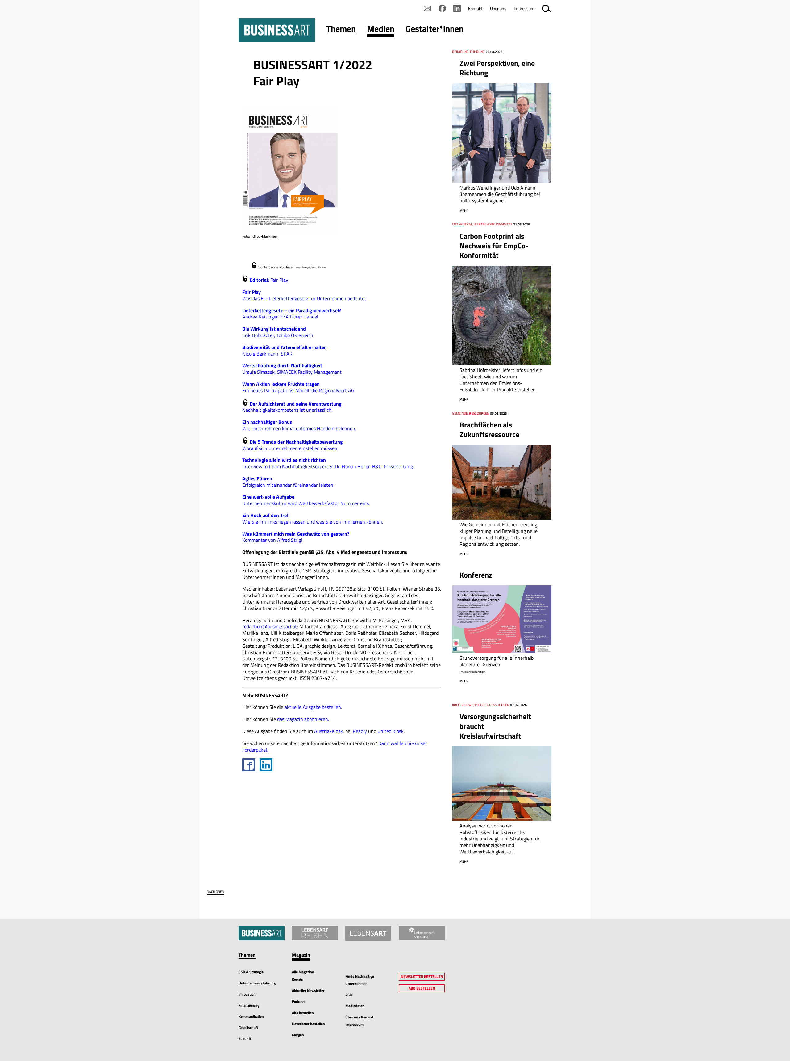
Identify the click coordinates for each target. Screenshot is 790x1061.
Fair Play (269, 280)
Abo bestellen (303, 1013)
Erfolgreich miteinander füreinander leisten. (288, 482)
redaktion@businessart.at (269, 626)
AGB (348, 995)
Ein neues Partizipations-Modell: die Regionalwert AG (298, 387)
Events (297, 979)
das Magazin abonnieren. (303, 719)
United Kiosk (390, 731)
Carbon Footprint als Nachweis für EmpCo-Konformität (494, 245)
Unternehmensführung (257, 983)
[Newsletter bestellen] (427, 8)
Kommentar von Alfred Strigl (295, 537)
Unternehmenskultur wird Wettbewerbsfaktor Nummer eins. (306, 500)
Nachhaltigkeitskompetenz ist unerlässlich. (292, 407)
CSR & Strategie (251, 972)
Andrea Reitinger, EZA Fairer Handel (291, 314)
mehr (463, 210)
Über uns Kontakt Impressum (359, 1020)
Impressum (524, 8)
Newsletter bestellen (308, 1024)
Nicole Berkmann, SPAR (284, 350)
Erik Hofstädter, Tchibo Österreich (277, 332)
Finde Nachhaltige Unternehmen (359, 980)
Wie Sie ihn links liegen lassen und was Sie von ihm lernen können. (312, 518)
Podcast (298, 1001)
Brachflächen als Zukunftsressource (489, 429)
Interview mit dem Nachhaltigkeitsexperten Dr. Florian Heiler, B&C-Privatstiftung (327, 463)
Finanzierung (249, 1005)
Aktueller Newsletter (308, 990)
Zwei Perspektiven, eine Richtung (497, 67)
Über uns (498, 8)
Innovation (247, 994)
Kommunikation (251, 1016)
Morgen (298, 1035)
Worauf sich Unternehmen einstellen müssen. (292, 445)
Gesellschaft (248, 1027)
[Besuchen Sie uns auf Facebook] (442, 8)
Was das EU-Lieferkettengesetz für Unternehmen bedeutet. (304, 295)
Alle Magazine (303, 972)
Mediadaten (354, 1006)
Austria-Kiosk (328, 731)
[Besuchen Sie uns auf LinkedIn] (457, 8)
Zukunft (245, 1039)
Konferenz (475, 574)
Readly (360, 731)
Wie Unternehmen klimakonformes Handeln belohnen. (299, 425)
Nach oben (215, 892)
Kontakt (475, 8)
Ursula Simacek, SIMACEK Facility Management (292, 369)
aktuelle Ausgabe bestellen (313, 707)
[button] (341, 30)
